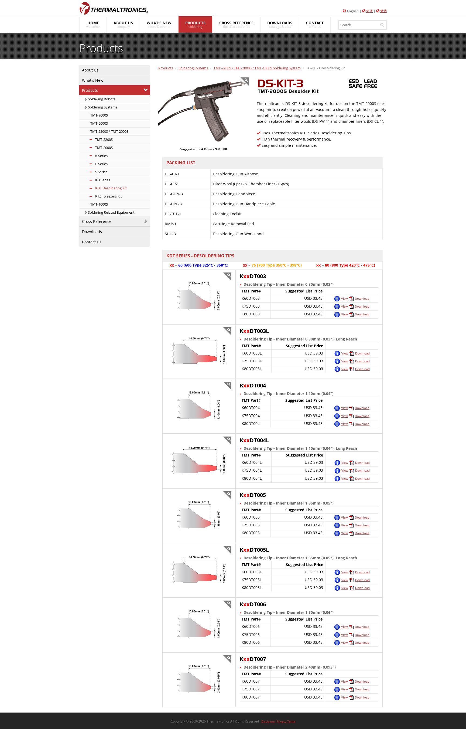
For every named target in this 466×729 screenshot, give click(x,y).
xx (172, 265)
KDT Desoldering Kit (110, 188)
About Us (90, 70)
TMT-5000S (99, 123)
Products (90, 90)
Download (362, 299)
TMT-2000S (103, 147)
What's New (92, 80)
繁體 (383, 11)
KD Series (102, 180)
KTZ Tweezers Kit (108, 196)
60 (180, 265)
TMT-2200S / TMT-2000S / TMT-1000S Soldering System (257, 68)
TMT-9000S (99, 115)
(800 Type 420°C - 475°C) (352, 265)
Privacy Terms (286, 721)
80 (327, 265)
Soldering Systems (102, 107)
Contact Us (91, 241)
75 (254, 265)
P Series (101, 163)
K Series (101, 155)
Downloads (92, 231)
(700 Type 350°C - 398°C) (279, 265)
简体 (369, 11)
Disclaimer (268, 721)
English (353, 11)
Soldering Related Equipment (111, 212)
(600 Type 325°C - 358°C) (206, 265)
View (344, 299)
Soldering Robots (101, 99)
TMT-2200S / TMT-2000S (109, 131)
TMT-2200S (103, 139)
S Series (100, 171)
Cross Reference (96, 221)
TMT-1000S (99, 204)
